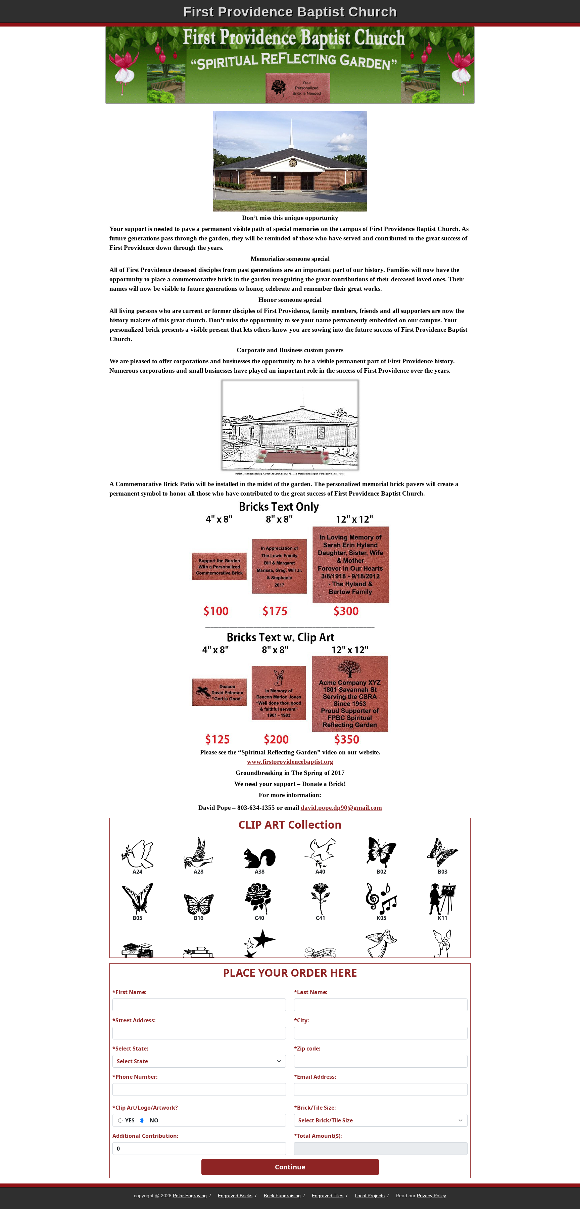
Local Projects (370, 1195)
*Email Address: (315, 1076)
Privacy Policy (431, 1195)
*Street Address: (134, 1020)
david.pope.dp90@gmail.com (341, 807)
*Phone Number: (135, 1076)
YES (130, 1120)
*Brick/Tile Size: (315, 1107)
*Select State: (130, 1048)
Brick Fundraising (282, 1195)
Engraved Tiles (327, 1195)
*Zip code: (307, 1048)
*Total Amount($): (318, 1136)
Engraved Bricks (235, 1195)
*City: (301, 1020)
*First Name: (129, 992)
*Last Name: (311, 992)
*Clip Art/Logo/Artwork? (145, 1107)
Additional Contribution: (145, 1136)
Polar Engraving (190, 1195)
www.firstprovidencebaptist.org (290, 761)
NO (154, 1120)
